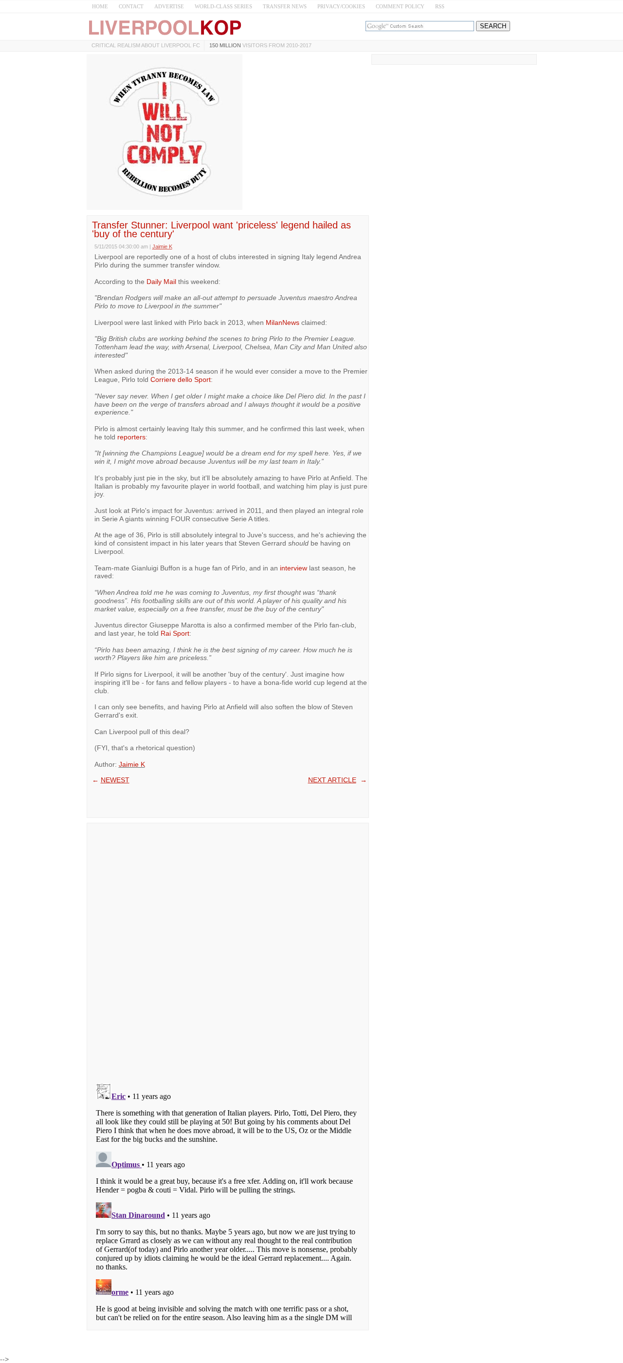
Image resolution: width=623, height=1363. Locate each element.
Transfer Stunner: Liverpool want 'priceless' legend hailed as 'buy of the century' (221, 229)
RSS (439, 6)
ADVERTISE (169, 6)
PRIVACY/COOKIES (341, 6)
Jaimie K (132, 764)
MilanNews (282, 322)
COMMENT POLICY (400, 6)
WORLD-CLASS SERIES (223, 6)
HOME (100, 6)
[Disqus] (228, 950)
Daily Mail (161, 281)
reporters (131, 437)
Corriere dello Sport (180, 379)
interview (293, 568)
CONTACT (131, 6)
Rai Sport (175, 633)
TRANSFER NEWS (285, 6)
